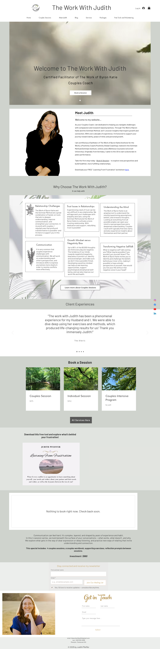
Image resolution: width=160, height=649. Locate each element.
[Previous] (13, 333)
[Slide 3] (81, 351)
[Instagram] (155, 300)
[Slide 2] (79, 351)
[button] (149, 7)
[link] (43, 396)
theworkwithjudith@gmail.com (80, 638)
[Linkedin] (155, 313)
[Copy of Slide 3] (83, 351)
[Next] (147, 333)
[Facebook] (155, 304)
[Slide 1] (76, 351)
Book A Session (103, 160)
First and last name (57, 570)
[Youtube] (155, 309)
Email (53, 578)
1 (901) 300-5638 (80, 640)
